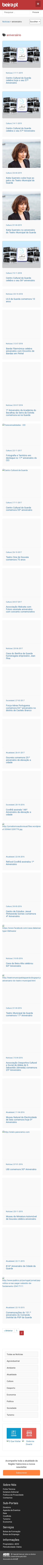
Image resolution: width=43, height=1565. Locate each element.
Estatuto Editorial (11, 1492)
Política (10, 1401)
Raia (5, 1513)
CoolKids (7, 1516)
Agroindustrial (13, 1361)
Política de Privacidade (13, 1495)
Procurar (35, 12)
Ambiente (11, 1368)
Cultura (10, 1381)
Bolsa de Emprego (11, 1534)
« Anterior (8, 1330)
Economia (11, 1394)
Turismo (10, 1415)
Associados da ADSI (9, 1559)
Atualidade (11, 1374)
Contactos (7, 1497)
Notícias (6, 21)
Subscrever (21, 1472)
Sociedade (11, 1408)
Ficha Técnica (9, 1489)
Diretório (7, 1507)
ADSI (24, 1556)
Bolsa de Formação (11, 1531)
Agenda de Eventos (11, 1510)
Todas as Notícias (15, 1354)
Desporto (11, 1388)
